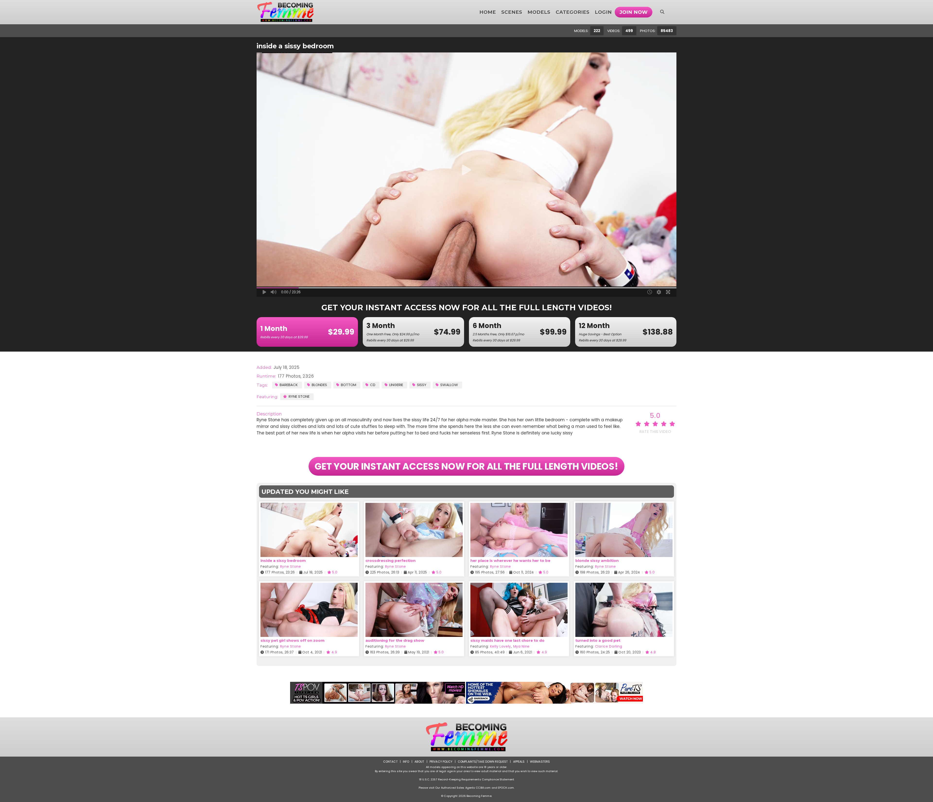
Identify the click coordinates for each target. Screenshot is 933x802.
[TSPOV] (377, 693)
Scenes (511, 12)
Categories (572, 12)
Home (487, 12)
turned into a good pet (597, 640)
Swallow (449, 384)
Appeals (519, 762)
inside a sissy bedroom (283, 560)
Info (406, 762)
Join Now (634, 12)
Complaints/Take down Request (483, 762)
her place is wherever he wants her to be (510, 560)
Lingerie (396, 384)
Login (603, 12)
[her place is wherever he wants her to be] (519, 506)
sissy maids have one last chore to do (507, 640)
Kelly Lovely (500, 646)
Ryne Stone (299, 396)
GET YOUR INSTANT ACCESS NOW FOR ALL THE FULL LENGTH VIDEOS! (466, 466)
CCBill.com (483, 788)
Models (538, 12)
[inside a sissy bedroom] (309, 506)
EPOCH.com (506, 788)
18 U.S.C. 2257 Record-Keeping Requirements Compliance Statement (466, 779)
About (419, 762)
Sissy (421, 384)
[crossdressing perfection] (414, 506)
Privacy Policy (441, 762)
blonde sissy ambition (597, 560)
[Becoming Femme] (285, 12)
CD (372, 384)
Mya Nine (521, 646)
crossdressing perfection (390, 560)
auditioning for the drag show (394, 640)
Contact (390, 762)
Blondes (319, 384)
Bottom (348, 384)
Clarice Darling (608, 646)
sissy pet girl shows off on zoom (292, 640)
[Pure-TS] (554, 693)
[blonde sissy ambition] (624, 506)
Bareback (289, 384)
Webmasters (540, 762)
